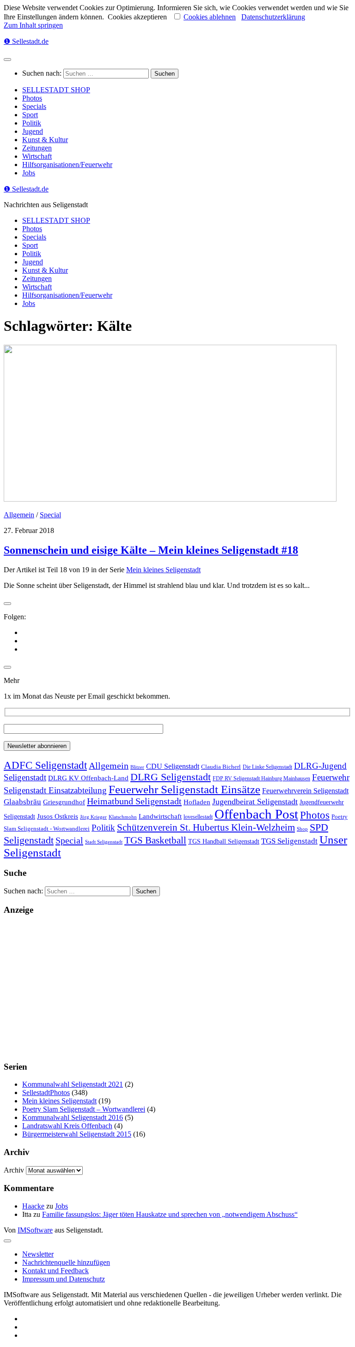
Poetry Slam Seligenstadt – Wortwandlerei (83, 1109)
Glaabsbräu (22, 801)
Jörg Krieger (93, 817)
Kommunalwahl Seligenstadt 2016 (72, 1117)
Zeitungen (37, 148)
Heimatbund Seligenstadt (134, 801)
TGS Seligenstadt (289, 841)
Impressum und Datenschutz (63, 1279)
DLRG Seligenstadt (170, 777)
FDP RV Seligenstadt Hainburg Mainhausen (261, 779)
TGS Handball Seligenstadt (223, 841)
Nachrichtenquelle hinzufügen (66, 1262)
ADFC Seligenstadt (45, 765)
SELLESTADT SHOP (56, 90)
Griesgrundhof (64, 802)
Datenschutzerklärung (273, 17)
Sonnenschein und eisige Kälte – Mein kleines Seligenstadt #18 (151, 550)
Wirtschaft (37, 156)
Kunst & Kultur (45, 140)
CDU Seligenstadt (172, 766)
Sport (30, 115)
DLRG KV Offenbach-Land (88, 778)
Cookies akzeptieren (137, 17)
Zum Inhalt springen (33, 25)
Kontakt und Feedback (55, 1271)
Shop (302, 829)
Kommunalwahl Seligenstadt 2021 (72, 1084)
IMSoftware (35, 1230)
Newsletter (38, 1254)
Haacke (33, 1206)
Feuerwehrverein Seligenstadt (305, 791)
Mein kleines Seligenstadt (163, 570)
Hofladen (197, 802)
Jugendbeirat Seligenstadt (255, 801)
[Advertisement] (177, 988)
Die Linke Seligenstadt (267, 767)
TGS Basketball (155, 840)
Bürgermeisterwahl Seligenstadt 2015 (76, 1134)
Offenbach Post (256, 814)
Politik (31, 123)
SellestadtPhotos (46, 1092)
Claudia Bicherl (221, 766)
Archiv (14, 1170)
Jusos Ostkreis (57, 816)
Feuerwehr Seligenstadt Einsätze (184, 789)
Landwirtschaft (160, 816)
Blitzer (137, 767)
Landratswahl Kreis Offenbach (67, 1126)
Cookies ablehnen (210, 17)
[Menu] (7, 59)
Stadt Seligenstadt (103, 841)
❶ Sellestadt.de (26, 41)
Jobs (28, 173)
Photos (32, 98)
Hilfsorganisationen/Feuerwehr (67, 164)
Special (50, 515)
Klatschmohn (123, 817)
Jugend (32, 131)
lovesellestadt (198, 817)
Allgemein (19, 515)
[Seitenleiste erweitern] (7, 603)
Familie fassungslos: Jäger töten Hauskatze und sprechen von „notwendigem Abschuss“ (170, 1214)
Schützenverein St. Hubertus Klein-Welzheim (206, 827)
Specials (34, 106)
